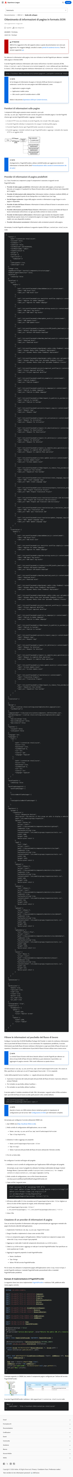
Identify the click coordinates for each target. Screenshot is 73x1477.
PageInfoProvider (38, 1282)
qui (23, 50)
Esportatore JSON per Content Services (35, 100)
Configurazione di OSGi (39, 1113)
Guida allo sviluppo (31, 15)
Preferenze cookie (54, 1469)
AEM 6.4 (19, 15)
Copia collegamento (19, 27)
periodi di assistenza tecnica (51, 47)
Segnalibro (8, 27)
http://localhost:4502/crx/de (26, 1124)
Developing (14, 32)
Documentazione (9, 15)
